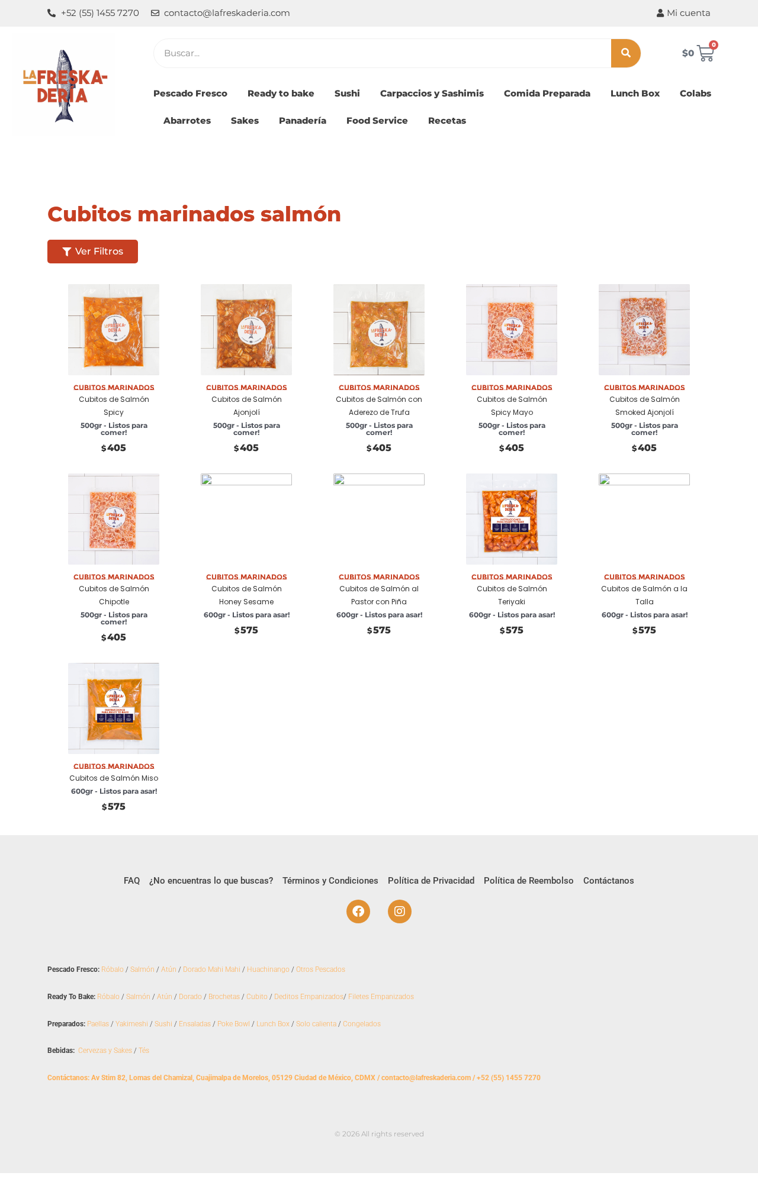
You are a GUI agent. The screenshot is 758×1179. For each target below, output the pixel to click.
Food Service (377, 120)
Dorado (190, 997)
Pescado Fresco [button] (190, 93)
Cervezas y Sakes (105, 1050)
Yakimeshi (131, 1024)
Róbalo (112, 969)
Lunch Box (635, 93)
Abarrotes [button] (187, 120)
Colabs (695, 93)
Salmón (142, 969)
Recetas (447, 120)
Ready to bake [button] (281, 93)
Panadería (302, 120)
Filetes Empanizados (381, 997)
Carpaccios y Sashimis (432, 93)
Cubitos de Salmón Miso (113, 778)
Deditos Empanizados (308, 997)
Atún (168, 969)
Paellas (98, 1024)
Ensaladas (195, 1024)
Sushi (163, 1024)
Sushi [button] (347, 93)
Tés (144, 1050)
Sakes (245, 120)
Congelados (362, 1024)
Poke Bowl (233, 1024)
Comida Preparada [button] (547, 93)
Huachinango (268, 969)
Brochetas (224, 997)
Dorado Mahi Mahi (211, 969)
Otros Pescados (320, 969)
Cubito (257, 997)
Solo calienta (316, 1024)
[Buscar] (626, 53)
